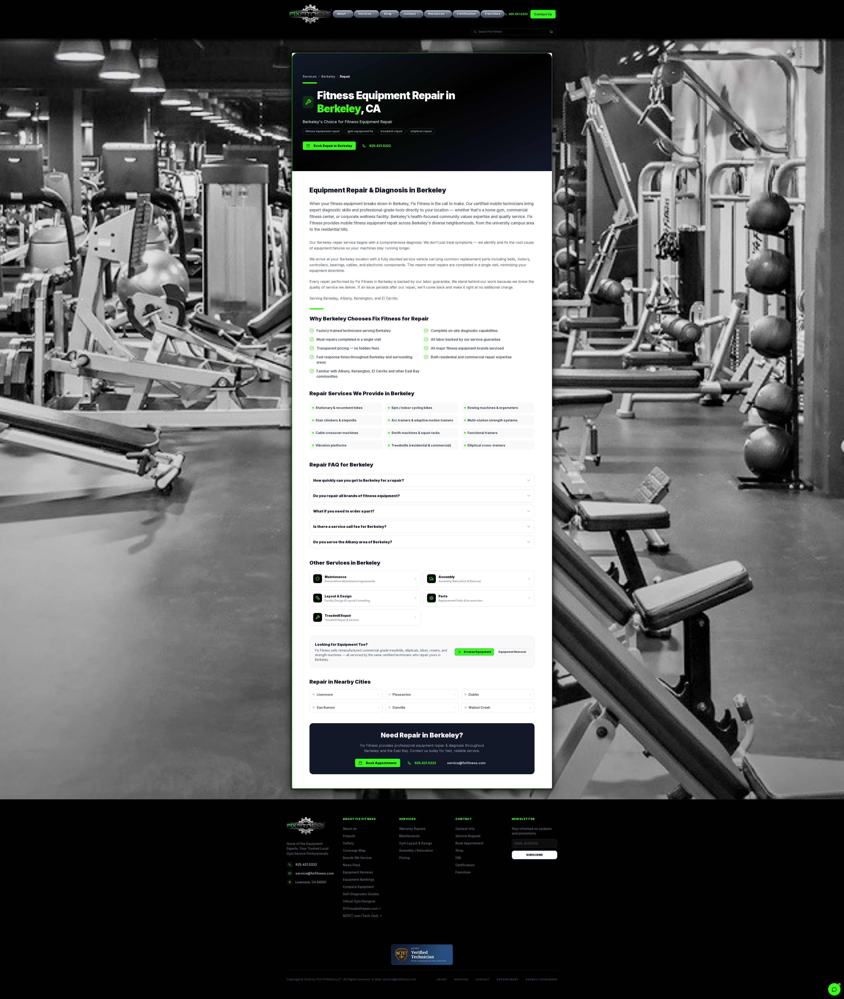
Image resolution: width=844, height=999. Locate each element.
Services (364, 13)
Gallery (348, 843)
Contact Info (465, 829)
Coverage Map (354, 850)
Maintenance (409, 836)
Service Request (467, 836)
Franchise (492, 13)
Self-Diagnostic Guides (361, 894)
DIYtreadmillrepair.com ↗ (362, 908)
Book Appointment (381, 763)
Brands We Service (357, 858)
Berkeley (328, 76)
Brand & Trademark (541, 979)
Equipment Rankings (358, 879)
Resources (436, 13)
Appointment (508, 979)
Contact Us (543, 14)
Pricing (404, 858)
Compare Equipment (358, 887)
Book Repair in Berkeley (332, 146)
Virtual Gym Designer (359, 901)
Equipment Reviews (358, 872)
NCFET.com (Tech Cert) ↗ (362, 916)
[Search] (551, 31)
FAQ (458, 858)
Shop (387, 13)
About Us (350, 829)
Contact (410, 13)
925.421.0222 (518, 14)
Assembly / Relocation (416, 850)
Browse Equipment (477, 651)
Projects (349, 836)
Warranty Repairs (412, 829)
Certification (466, 13)
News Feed (351, 865)
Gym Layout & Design (415, 843)
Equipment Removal (512, 651)
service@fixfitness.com (466, 763)
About (341, 13)
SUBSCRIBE (534, 854)
